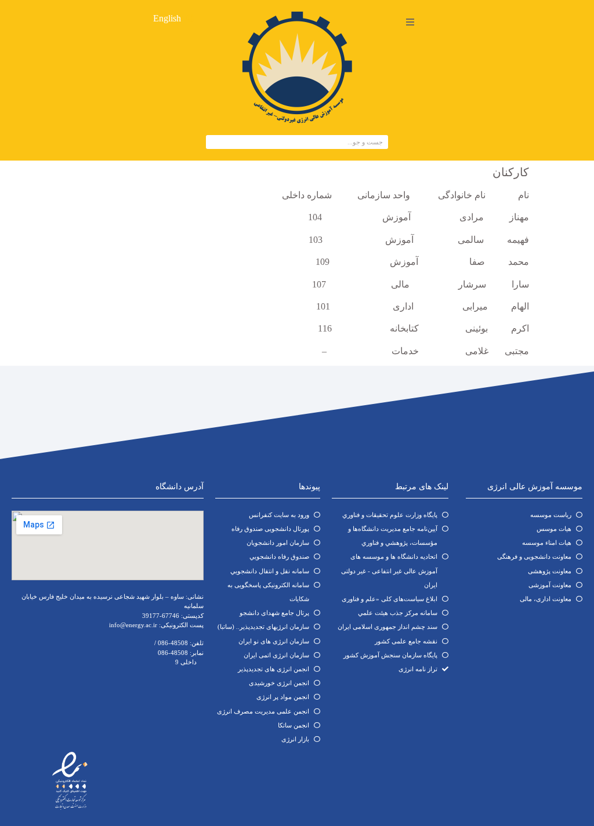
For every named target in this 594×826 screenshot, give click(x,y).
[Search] (213, 142)
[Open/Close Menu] (410, 22)
